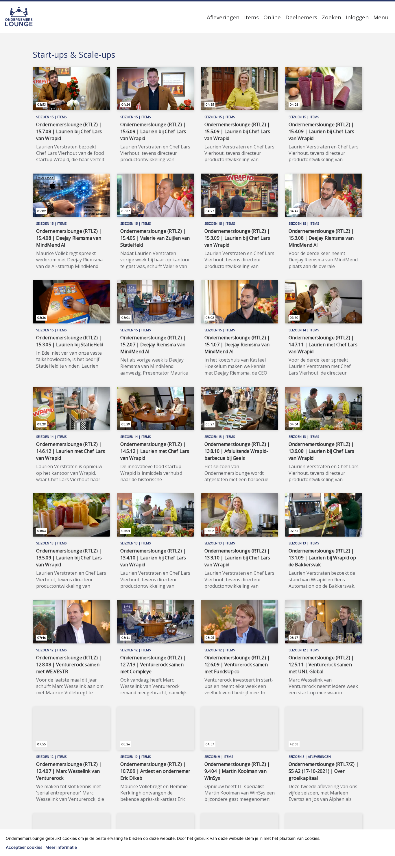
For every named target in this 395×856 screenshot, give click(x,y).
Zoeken (331, 17)
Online (272, 17)
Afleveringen (223, 17)
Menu (380, 17)
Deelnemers (301, 17)
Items (251, 17)
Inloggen (357, 17)
